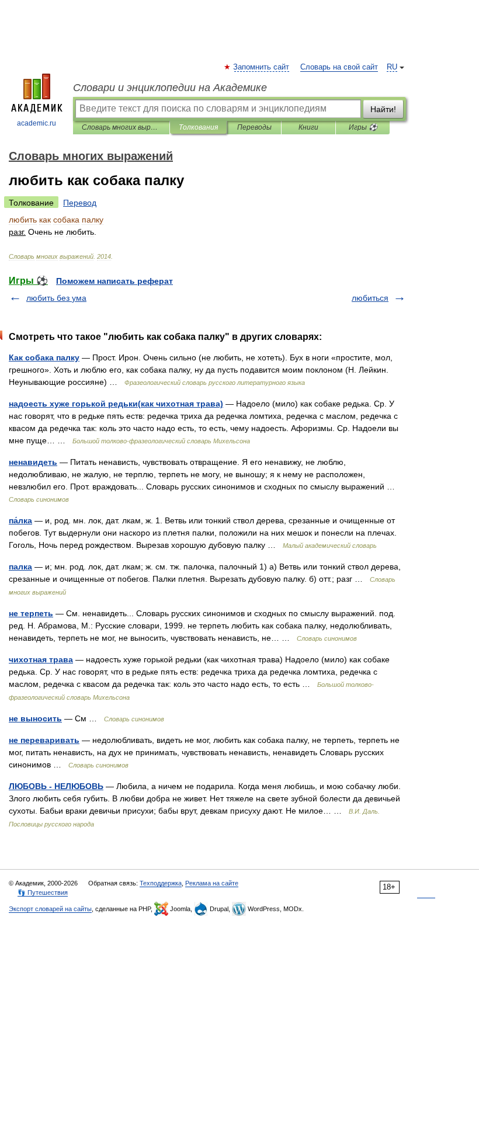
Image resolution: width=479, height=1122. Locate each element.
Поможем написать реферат (114, 281)
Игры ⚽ (363, 127)
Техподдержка (161, 883)
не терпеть (31, 613)
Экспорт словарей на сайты (50, 908)
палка (20, 566)
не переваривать (44, 740)
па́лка (20, 520)
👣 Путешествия (43, 892)
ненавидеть (33, 462)
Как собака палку (44, 357)
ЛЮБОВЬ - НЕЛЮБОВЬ (56, 786)
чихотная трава (41, 659)
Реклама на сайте (211, 883)
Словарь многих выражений (121, 127)
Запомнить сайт (261, 67)
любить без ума (56, 298)
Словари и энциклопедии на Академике (170, 87)
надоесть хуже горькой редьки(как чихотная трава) (116, 403)
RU (392, 67)
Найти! (383, 109)
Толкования (198, 127)
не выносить (35, 718)
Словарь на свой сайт (339, 67)
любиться (370, 298)
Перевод (79, 202)
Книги (308, 127)
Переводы (254, 127)
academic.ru (36, 123)
